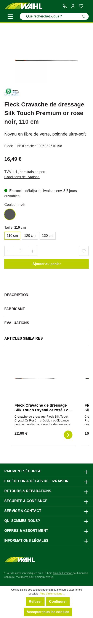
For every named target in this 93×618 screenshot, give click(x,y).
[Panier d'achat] (87, 6)
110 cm (12, 235)
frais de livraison (63, 573)
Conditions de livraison (22, 177)
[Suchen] (84, 16)
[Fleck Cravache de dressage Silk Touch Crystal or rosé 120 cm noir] (36, 378)
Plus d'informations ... (52, 593)
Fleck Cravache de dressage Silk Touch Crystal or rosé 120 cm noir (42, 410)
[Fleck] (11, 93)
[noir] (9, 214)
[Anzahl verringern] (8, 251)
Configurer (58, 601)
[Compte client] (73, 6)
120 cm (29, 235)
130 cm (47, 235)
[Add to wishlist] (84, 251)
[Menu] (10, 17)
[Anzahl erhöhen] (32, 251)
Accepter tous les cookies (48, 612)
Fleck (8, 146)
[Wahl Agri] (23, 6)
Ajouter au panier (46, 264)
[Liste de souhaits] (81, 6)
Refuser (35, 601)
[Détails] (68, 435)
